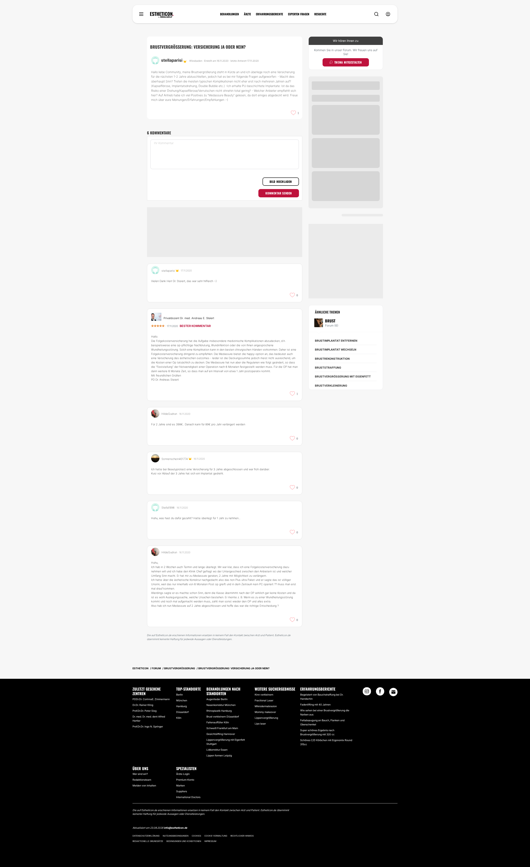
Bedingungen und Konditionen (183, 841)
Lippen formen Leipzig (219, 755)
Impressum (210, 841)
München (181, 700)
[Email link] (393, 692)
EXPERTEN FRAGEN (298, 14)
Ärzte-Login (183, 773)
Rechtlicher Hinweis (242, 835)
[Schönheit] (161, 15)
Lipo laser (260, 723)
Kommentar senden (278, 193)
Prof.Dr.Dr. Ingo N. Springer (147, 726)
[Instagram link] (367, 692)
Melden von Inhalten (144, 785)
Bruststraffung (328, 367)
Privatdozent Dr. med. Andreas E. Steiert (189, 318)
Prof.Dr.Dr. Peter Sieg (144, 710)
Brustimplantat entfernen (336, 340)
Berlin (179, 694)
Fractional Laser (264, 700)
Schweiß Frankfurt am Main (222, 728)
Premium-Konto (185, 779)
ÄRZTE (247, 14)
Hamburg (181, 706)
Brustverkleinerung (331, 385)
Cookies (196, 835)
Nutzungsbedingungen (175, 835)
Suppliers (181, 791)
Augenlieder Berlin (217, 699)
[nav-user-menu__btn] (388, 14)
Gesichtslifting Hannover (220, 734)
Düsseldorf (182, 712)
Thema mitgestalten (348, 62)
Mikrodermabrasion (266, 706)
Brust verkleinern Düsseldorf (222, 716)
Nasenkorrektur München (221, 705)
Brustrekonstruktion (332, 358)
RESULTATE (320, 14)
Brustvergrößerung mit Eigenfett (343, 376)
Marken (180, 785)
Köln (178, 717)
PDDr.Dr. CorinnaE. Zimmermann (151, 699)
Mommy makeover (265, 712)
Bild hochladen (281, 181)
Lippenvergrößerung (266, 717)
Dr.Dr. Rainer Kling (142, 705)
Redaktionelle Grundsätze (147, 841)
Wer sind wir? (140, 773)
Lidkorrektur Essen (217, 749)
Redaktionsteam (141, 779)
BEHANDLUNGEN (229, 14)
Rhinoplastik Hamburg (219, 710)
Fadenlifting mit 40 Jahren (315, 704)
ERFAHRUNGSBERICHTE (269, 14)
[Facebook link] (380, 692)
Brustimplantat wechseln (335, 349)
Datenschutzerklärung (145, 835)
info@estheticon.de (175, 827)
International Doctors (188, 797)
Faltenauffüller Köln (217, 722)
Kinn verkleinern (264, 694)
